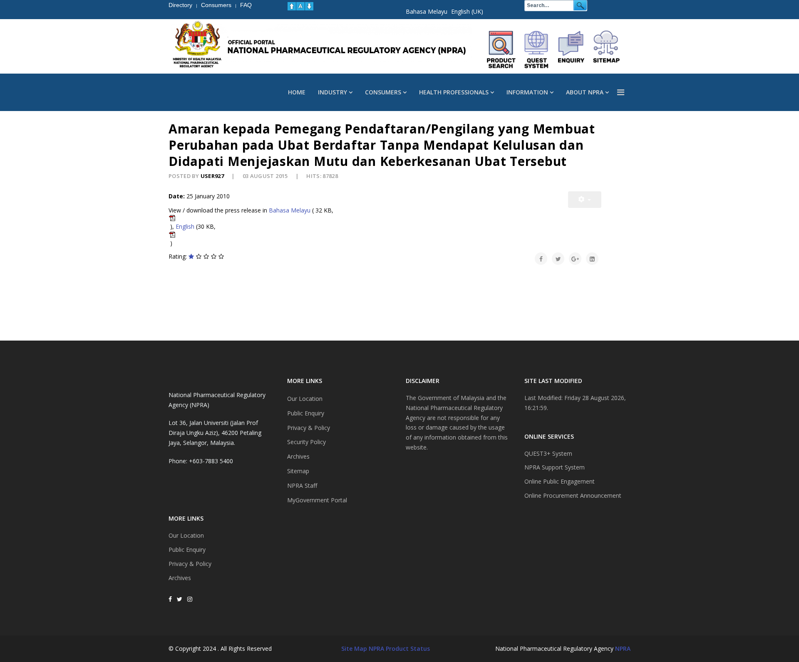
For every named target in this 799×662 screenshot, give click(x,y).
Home (296, 92)
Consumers (383, 92)
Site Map (354, 648)
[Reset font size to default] (300, 6)
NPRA (622, 648)
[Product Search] (501, 49)
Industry (332, 92)
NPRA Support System (554, 467)
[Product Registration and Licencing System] (536, 49)
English (185, 226)
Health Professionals (454, 92)
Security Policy (306, 442)
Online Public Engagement (559, 481)
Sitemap (298, 471)
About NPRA (584, 92)
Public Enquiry (187, 549)
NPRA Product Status (399, 648)
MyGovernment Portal (317, 500)
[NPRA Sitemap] (606, 49)
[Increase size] (292, 6)
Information (527, 92)
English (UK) (467, 11)
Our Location (186, 535)
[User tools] (584, 199)
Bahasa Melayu (426, 11)
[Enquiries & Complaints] (571, 49)
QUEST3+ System (548, 453)
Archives (180, 578)
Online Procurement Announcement (572, 495)
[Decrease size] (309, 6)
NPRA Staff (302, 485)
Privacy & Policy (190, 564)
